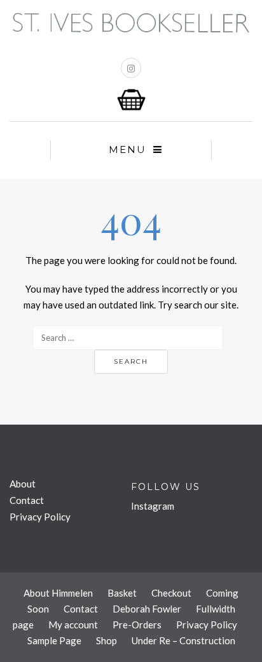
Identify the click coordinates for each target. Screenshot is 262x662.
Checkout (171, 593)
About (23, 483)
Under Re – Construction (183, 640)
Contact (27, 500)
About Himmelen (58, 593)
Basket (122, 593)
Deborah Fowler (147, 608)
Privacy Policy (40, 516)
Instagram (152, 506)
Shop (106, 640)
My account (73, 624)
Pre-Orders (137, 624)
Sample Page (54, 640)
